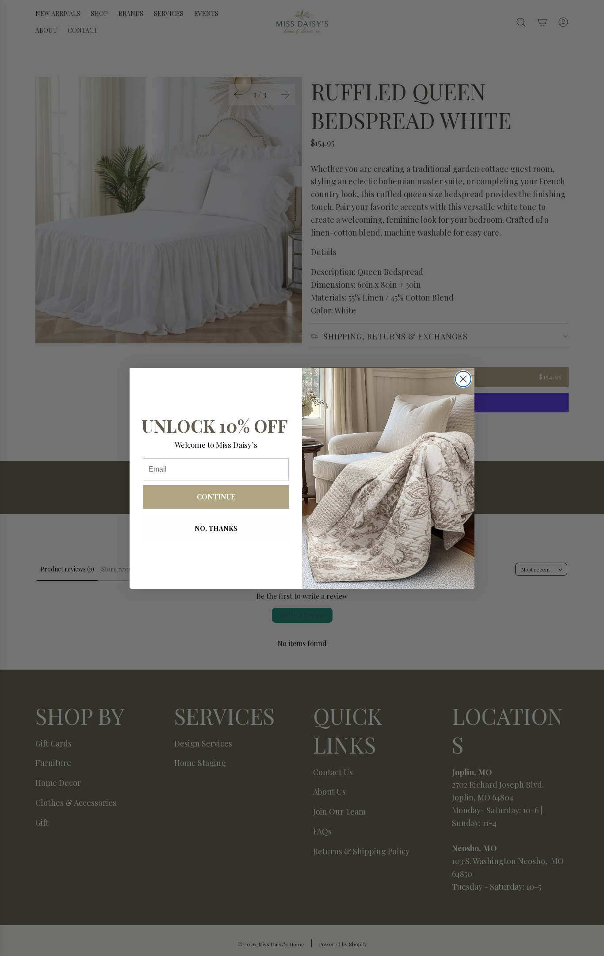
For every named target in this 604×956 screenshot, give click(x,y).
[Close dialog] (463, 379)
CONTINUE (216, 496)
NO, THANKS (216, 528)
